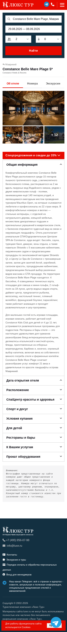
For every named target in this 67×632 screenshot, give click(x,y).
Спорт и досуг (17, 409)
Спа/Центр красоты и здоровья (30, 399)
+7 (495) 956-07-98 (17, 540)
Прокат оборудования (23, 456)
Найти (33, 50)
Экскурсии (53, 83)
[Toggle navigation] (60, 5)
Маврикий (10, 64)
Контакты (12, 554)
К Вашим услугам (19, 447)
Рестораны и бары (20, 437)
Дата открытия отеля (22, 380)
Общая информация (22, 164)
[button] (33, 155)
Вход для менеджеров (18, 574)
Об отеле (13, 83)
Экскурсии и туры (16, 559)
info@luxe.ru (14, 545)
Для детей (14, 428)
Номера (32, 83)
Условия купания (19, 418)
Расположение (17, 390)
